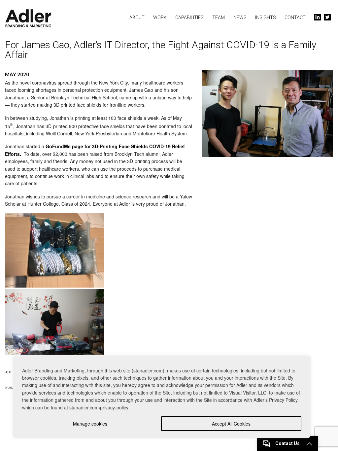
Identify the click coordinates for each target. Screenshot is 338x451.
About (137, 17)
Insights (265, 17)
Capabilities (189, 17)
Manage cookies (90, 423)
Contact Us (287, 443)
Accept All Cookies (231, 423)
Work (160, 17)
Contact (295, 17)
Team (218, 17)
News (240, 17)
